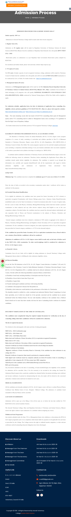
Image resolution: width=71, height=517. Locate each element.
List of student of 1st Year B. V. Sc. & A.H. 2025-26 (50, 462)
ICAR (7, 487)
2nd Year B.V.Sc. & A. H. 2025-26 (47, 453)
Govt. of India (10, 483)
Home (27, 18)
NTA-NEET (8, 496)
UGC (6, 492)
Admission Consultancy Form (17, 5)
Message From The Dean (15, 453)
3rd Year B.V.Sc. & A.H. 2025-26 (47, 449)
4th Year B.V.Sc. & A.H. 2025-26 (47, 444)
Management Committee (15, 461)
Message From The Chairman (17, 449)
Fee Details (10, 465)
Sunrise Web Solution (28, 513)
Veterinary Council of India (14, 500)
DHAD (7, 479)
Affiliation (10, 444)
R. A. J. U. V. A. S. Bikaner (13, 475)
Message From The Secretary (17, 457)
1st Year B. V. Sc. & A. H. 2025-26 (47, 457)
